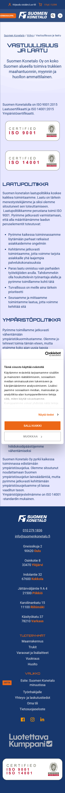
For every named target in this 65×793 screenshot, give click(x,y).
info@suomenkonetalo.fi (32, 536)
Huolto (32, 664)
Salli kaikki (33, 425)
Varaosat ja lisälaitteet (33, 653)
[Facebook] (23, 720)
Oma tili (32, 703)
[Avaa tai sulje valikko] (60, 15)
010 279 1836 (32, 530)
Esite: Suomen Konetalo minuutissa (38, 683)
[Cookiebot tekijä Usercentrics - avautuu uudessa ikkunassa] (46, 354)
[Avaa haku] (53, 15)
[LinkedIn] (42, 720)
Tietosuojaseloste (32, 709)
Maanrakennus (32, 641)
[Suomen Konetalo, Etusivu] (33, 17)
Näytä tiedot (46, 414)
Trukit (33, 647)
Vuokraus (32, 658)
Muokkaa (30, 436)
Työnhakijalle (32, 692)
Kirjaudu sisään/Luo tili (24, 4)
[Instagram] (32, 720)
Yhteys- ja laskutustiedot (32, 698)
